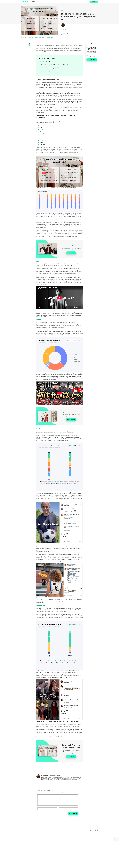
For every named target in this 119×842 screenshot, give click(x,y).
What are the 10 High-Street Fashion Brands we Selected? (54, 64)
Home (22, 37)
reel (80, 496)
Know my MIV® (92, 59)
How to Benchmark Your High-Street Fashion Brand (52, 68)
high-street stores (48, 85)
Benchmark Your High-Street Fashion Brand (50, 71)
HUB (29, 43)
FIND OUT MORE (71, 253)
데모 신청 (94, 1)
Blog (62, 10)
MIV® (65, 109)
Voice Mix (68, 187)
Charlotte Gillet (63, 29)
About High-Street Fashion (46, 61)
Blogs (25, 37)
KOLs (45, 374)
